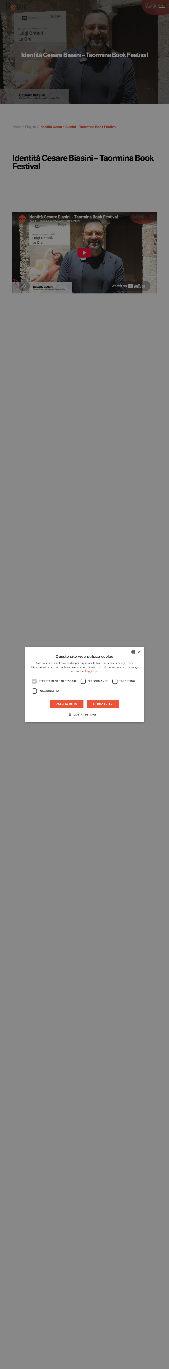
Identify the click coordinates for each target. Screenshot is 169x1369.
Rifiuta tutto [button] (103, 704)
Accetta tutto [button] (66, 704)
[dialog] (84, 684)
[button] (84, 714)
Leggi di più (92, 671)
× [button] (139, 651)
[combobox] (133, 652)
